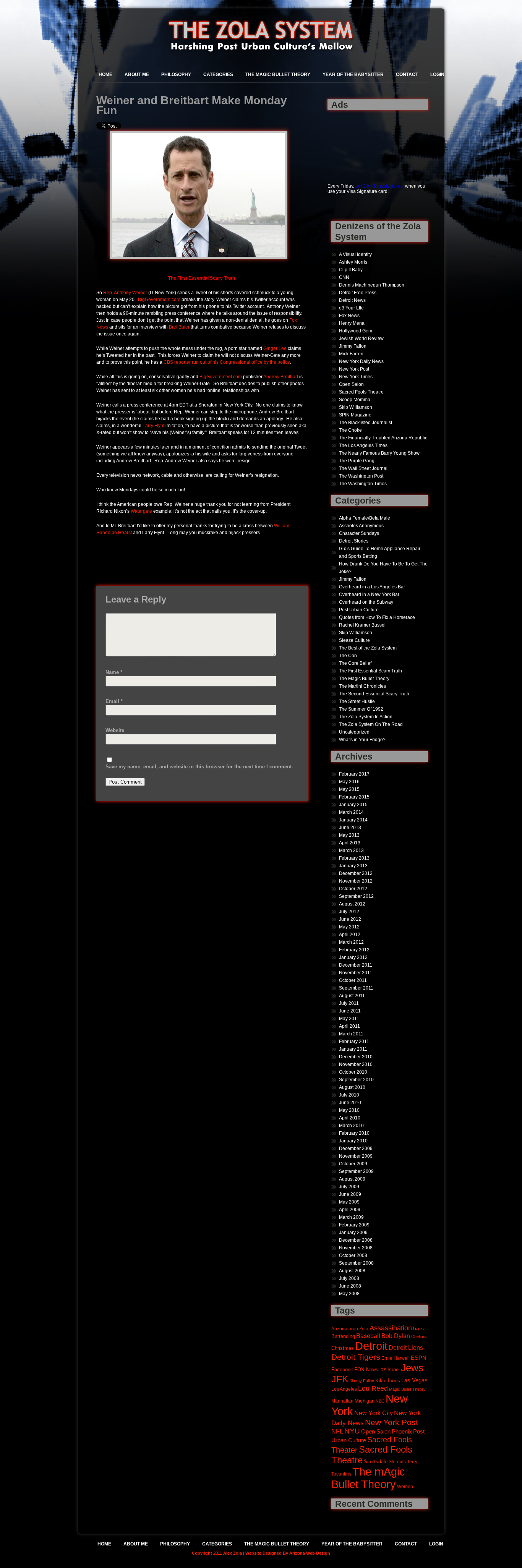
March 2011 (351, 1034)
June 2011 (350, 1011)
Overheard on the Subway (366, 602)
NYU (352, 1431)
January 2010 (353, 1141)
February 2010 (354, 1133)
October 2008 (353, 1255)
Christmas (342, 1348)
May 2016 (349, 781)
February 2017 (354, 774)
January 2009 (353, 1232)
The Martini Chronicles (362, 686)
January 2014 (353, 820)
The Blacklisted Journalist (365, 422)
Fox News (349, 315)
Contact (407, 74)
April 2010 (349, 1118)
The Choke (350, 430)
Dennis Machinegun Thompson (371, 285)
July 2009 (349, 1186)
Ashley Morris (353, 262)
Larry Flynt (153, 425)
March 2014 (351, 812)
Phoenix (402, 1431)
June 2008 (350, 1286)
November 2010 (356, 1064)
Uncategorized (354, 732)
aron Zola (358, 1328)
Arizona (339, 1328)
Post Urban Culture (359, 609)
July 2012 (349, 911)
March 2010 (351, 1125)
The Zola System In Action (365, 716)
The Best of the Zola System (368, 648)
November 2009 (356, 1156)
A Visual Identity (355, 254)
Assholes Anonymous (361, 525)
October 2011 (353, 980)
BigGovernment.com (159, 299)
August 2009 (352, 1179)
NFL (337, 1431)
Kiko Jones (387, 1380)
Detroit (371, 1346)
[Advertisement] (351, 142)
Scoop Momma (354, 399)
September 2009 (356, 1171)
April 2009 (349, 1209)
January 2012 (353, 957)
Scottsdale (375, 1461)
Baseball (368, 1335)
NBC (380, 1401)
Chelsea (418, 1336)
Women (405, 1486)
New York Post (354, 369)
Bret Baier (179, 327)
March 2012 (351, 942)
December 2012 (356, 873)
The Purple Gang (356, 460)
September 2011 (356, 988)
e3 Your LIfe (351, 308)
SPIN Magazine (355, 415)
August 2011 (352, 995)
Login (437, 74)
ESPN (418, 1357)
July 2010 (349, 1095)
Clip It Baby (351, 269)
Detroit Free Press (357, 292)
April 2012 (349, 934)
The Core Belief (355, 663)
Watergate (141, 511)
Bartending (343, 1336)
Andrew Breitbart (280, 376)
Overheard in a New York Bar (369, 594)
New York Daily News (361, 361)
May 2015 (349, 789)
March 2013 (351, 850)
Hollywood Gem (355, 331)
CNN (344, 277)
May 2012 (349, 927)
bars (418, 1328)
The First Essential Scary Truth (370, 671)
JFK (340, 1379)
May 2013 (349, 835)
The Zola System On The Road (371, 724)
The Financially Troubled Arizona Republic (383, 438)
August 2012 (352, 904)
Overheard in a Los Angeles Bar (372, 587)
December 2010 (356, 1056)
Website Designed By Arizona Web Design (287, 1553)
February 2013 (354, 858)
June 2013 (350, 827)
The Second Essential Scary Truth (374, 694)
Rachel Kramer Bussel (362, 625)
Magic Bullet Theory (407, 1389)
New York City (373, 1412)
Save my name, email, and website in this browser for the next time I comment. (199, 766)
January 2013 (353, 865)
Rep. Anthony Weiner (125, 292)
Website (114, 730)
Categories (218, 74)
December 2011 (355, 965)
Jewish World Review (361, 338)
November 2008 (356, 1248)
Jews (412, 1368)
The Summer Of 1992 (361, 709)
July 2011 (349, 1003)
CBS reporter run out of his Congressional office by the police (227, 362)
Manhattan (342, 1400)
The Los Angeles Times (363, 445)
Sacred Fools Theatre (361, 392)
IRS (382, 1369)
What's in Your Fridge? (362, 739)
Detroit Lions (406, 1347)
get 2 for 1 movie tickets (379, 186)
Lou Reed (373, 1388)
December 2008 (356, 1240)
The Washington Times (363, 483)
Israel (393, 1369)
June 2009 (350, 1194)
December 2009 (356, 1148)
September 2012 (356, 896)
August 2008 (352, 1270)
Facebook (342, 1369)
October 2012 (353, 888)
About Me (137, 74)
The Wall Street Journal (363, 468)
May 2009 (349, 1202)
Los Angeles (344, 1389)
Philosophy (176, 74)
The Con (348, 655)
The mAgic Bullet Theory (368, 1478)
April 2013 (349, 843)
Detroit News (352, 300)
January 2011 (353, 1049)
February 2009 (354, 1225)
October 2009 (353, 1163)
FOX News (366, 1369)
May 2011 (349, 1018)
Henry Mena (352, 323)
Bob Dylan (395, 1335)
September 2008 (356, 1263)
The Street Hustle (357, 701)
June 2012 (350, 919)
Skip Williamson (355, 407)
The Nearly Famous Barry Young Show (379, 453)
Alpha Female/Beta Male (364, 518)
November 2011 (355, 972)
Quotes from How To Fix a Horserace (377, 617)
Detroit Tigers (355, 1357)
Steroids (397, 1461)
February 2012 (354, 949)
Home (105, 74)
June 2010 (350, 1102)
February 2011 (354, 1041)
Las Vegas (414, 1380)
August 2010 (352, 1087)
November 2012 (356, 881)
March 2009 (351, 1217)
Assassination (391, 1328)
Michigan (364, 1401)
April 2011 (349, 1026)
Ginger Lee (275, 348)
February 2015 (354, 797)
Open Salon (351, 384)
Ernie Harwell (395, 1358)
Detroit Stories (353, 541)
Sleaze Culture (354, 640)
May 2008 (349, 1293)
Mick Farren (351, 353)
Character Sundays (359, 533)
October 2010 (353, 1072)
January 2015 (353, 804)
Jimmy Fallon (352, 346)
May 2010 (349, 1110)
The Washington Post (361, 476)
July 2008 (349, 1278)
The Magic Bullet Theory (277, 74)
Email (114, 701)
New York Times (356, 376)
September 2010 (356, 1079)
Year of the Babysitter (353, 74)
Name (113, 672)
